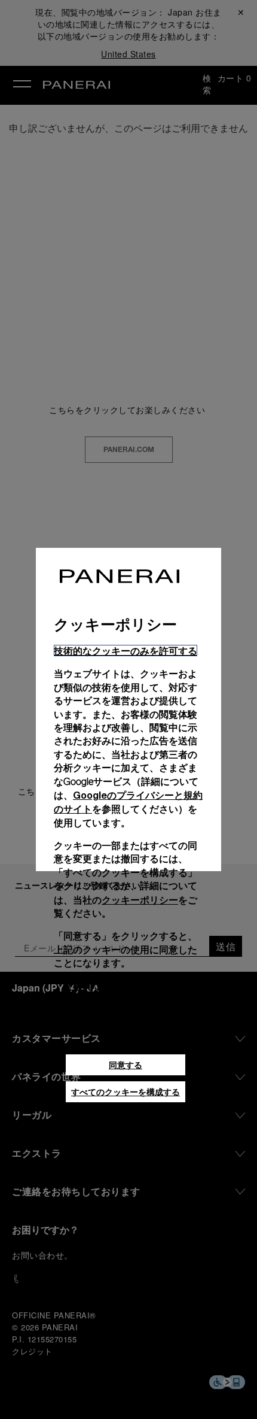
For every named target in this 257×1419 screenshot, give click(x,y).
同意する (125, 1065)
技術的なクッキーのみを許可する (125, 650)
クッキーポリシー (140, 899)
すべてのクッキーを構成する (125, 1092)
